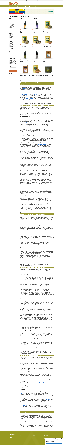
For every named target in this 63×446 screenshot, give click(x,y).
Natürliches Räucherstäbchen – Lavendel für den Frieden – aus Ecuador (25, 76)
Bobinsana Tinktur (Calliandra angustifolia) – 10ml (25, 31)
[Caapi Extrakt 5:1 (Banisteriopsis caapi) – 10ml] (37, 25)
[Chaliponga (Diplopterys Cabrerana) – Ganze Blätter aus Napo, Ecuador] (25, 39)
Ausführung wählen (25, 48)
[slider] (9, 67)
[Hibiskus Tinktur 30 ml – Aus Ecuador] (37, 54)
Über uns (21, 436)
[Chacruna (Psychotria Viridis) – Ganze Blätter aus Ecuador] (48, 25)
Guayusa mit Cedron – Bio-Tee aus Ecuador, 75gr (48, 76)
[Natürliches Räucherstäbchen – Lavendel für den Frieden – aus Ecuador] (25, 69)
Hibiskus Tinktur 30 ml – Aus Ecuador (36, 60)
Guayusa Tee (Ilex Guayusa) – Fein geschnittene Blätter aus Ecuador (47, 46)
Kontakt (21, 437)
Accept (54, 443)
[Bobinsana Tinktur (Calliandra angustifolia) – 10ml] (25, 25)
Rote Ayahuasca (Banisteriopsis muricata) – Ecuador (37, 76)
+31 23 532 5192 (11, 437)
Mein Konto (50, 3)
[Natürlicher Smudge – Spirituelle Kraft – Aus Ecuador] (48, 54)
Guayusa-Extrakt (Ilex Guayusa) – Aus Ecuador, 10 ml (24, 61)
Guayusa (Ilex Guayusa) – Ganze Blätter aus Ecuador (37, 46)
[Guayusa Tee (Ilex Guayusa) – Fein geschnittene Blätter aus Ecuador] (48, 39)
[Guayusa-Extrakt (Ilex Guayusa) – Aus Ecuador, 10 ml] (25, 54)
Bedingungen (21, 435)
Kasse (53, 3)
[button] (61, 438)
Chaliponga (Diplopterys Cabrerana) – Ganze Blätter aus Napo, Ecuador (24, 46)
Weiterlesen (48, 78)
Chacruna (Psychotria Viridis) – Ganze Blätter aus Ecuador (47, 31)
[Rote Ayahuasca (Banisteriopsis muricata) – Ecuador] (37, 69)
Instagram (33, 435)
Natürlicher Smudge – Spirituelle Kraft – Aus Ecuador (48, 61)
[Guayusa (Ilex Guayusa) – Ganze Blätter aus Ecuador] (37, 39)
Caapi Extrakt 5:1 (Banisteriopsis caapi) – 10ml (36, 31)
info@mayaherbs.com (11, 438)
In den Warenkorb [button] (25, 63)
